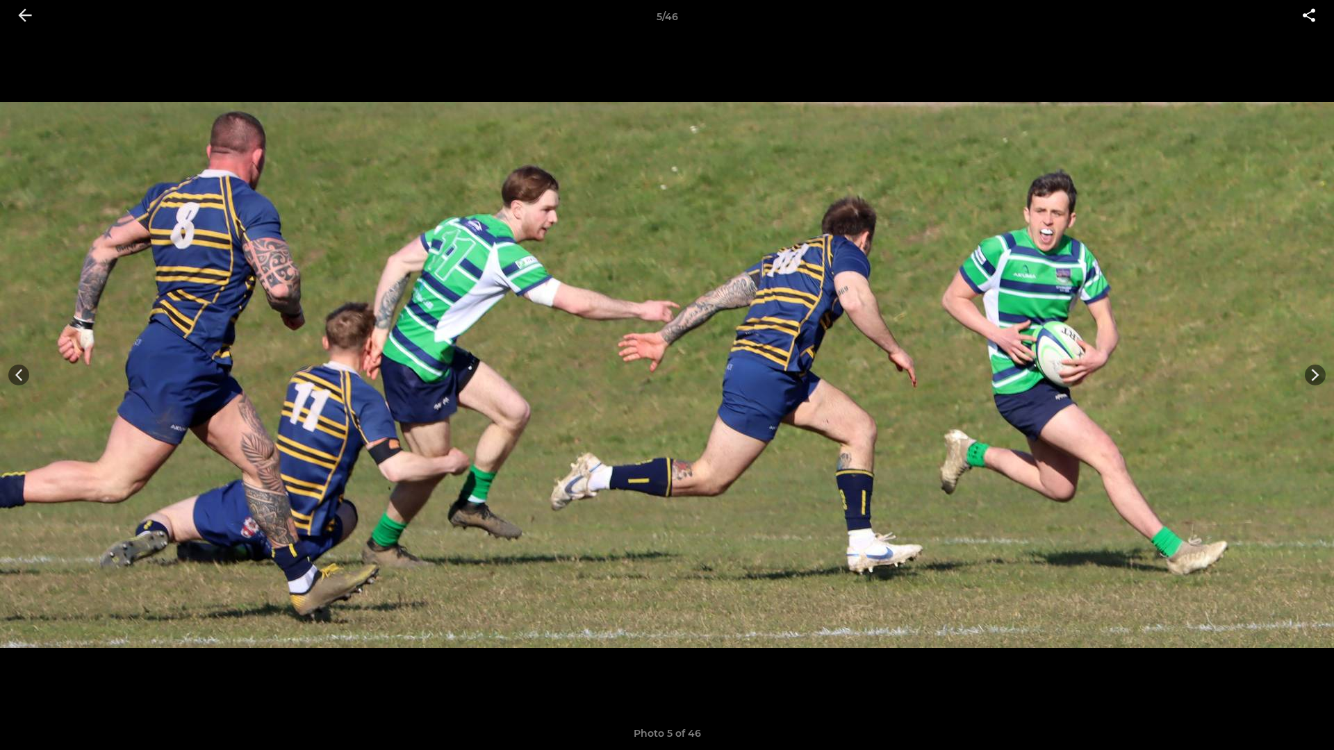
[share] (1309, 16)
